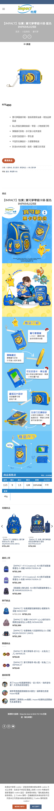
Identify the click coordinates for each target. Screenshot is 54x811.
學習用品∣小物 (25, 167)
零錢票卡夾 (13, 171)
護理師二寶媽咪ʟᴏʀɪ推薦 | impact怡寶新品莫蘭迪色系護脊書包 (31, 700)
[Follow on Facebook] (4, 726)
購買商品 (8, 161)
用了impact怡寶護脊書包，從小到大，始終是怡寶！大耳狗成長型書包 (30, 684)
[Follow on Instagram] (9, 726)
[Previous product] (29, 37)
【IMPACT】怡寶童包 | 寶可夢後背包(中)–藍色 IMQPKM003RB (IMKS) (13, 542)
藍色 (7, 171)
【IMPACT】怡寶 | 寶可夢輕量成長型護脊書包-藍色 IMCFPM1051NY (39, 542)
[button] (3, 9)
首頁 (17, 32)
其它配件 (16, 167)
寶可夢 (35, 32)
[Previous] (2, 532)
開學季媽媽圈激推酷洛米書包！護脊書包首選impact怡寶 (29, 692)
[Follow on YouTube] (13, 726)
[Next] (51, 532)
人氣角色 (26, 32)
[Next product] (25, 37)
